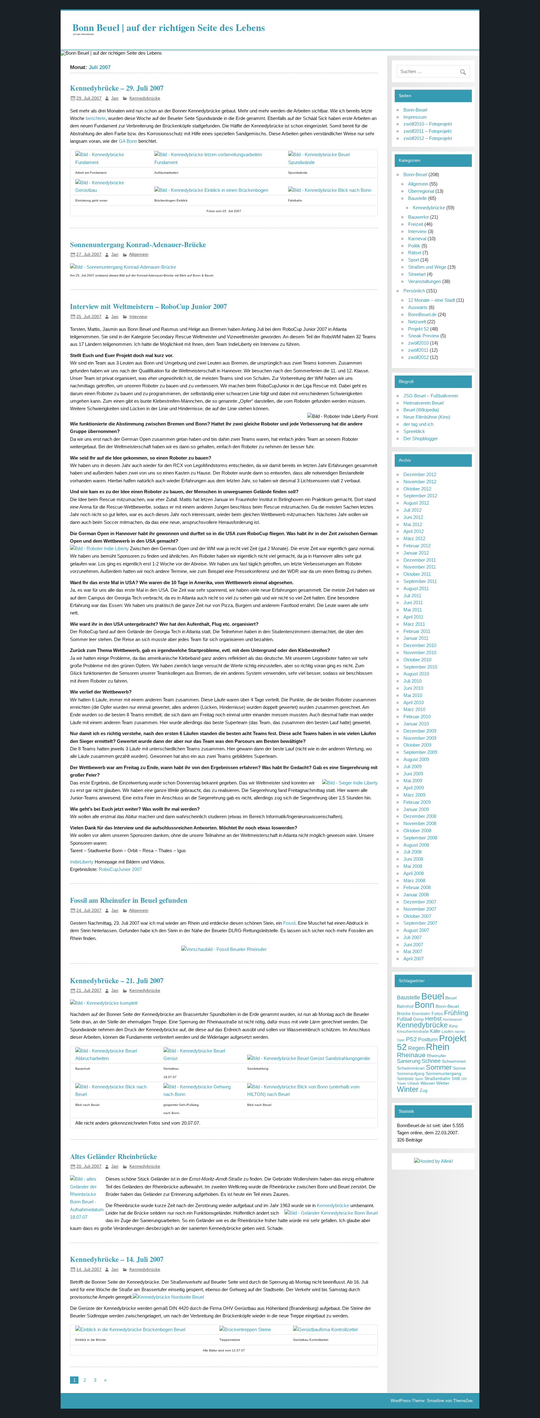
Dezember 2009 (419, 731)
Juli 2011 (412, 595)
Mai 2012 (412, 524)
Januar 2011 (415, 638)
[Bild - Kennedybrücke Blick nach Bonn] (329, 190)
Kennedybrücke (144, 98)
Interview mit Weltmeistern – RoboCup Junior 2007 (148, 306)
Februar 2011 (416, 631)
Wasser (427, 1083)
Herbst (433, 1018)
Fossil (289, 923)
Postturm (428, 1039)
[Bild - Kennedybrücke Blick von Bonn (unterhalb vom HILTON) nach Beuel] (310, 1094)
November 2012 (419, 481)
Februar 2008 (417, 887)
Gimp (418, 1019)
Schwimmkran (411, 1068)
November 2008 (419, 823)
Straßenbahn (437, 1078)
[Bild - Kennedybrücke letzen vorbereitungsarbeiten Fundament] (216, 162)
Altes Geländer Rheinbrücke (113, 1156)
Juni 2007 (413, 944)
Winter (407, 1089)
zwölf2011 (418, 350)
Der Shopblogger (420, 438)
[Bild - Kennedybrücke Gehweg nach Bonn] (200, 1094)
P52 (411, 1039)
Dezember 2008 (419, 816)
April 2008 (413, 873)
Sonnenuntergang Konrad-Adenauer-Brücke (138, 244)
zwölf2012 (418, 357)
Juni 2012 (413, 517)
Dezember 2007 (419, 901)
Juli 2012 (412, 510)
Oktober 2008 (417, 830)
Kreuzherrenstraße (413, 1031)
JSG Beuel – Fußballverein (430, 395)
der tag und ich (418, 424)
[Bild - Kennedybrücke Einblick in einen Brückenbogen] (211, 190)
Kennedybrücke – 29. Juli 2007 (116, 88)
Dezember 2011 (419, 560)
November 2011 (419, 567)
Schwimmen (454, 1061)
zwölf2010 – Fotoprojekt (427, 124)
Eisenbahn (421, 1014)
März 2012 (414, 538)
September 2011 (420, 581)
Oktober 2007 (417, 916)
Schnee (431, 1060)
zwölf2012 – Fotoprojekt (427, 138)
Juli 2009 (412, 766)
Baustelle (417, 198)
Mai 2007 (412, 951)
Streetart (417, 274)
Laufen (447, 1031)
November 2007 (419, 909)
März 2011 (414, 624)
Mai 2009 (412, 780)
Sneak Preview (423, 335)
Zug (424, 1090)
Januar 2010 (416, 723)
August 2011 (416, 588)
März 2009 (414, 795)
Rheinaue (411, 1054)
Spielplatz (405, 1079)
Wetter (442, 1083)
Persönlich (414, 290)
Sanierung (408, 1061)
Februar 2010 (417, 716)
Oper (401, 1040)
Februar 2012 (417, 545)
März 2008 (414, 880)
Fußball (404, 1019)
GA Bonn (128, 141)
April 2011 (413, 616)
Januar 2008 (416, 894)
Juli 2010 (412, 681)
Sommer (439, 1067)
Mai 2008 (412, 866)
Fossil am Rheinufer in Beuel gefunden (129, 900)
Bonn (424, 1005)
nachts (460, 1031)
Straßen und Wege (427, 267)
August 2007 (416, 930)
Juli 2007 (412, 937)
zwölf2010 (418, 343)
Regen (416, 1048)
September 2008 (420, 837)
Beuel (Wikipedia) (421, 409)
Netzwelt (417, 321)
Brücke (404, 1013)
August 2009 (416, 759)
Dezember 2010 (419, 645)
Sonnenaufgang (410, 1074)
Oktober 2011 (417, 574)
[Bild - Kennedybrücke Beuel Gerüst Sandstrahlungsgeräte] (308, 1058)
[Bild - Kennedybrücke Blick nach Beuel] (114, 1094)
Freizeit (415, 224)
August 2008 (416, 845)
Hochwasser (452, 1019)
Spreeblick (414, 431)
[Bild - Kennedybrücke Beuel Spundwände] (330, 162)
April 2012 (413, 531)
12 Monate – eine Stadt (431, 300)
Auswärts (418, 307)
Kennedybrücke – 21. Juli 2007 (116, 980)
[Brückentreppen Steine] (245, 1329)
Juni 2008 (413, 859)
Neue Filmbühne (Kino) (426, 417)
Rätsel (414, 252)
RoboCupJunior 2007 (120, 869)
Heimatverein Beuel (423, 402)
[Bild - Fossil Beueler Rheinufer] (224, 949)
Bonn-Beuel (415, 109)
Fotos (437, 1013)
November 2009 (419, 738)
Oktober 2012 (417, 488)
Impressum (415, 117)
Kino (453, 1026)
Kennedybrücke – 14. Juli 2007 (116, 1259)
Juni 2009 (413, 773)
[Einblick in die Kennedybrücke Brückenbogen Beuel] (130, 1329)
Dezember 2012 (419, 474)
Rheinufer (436, 1055)
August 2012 (416, 502)
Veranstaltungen (424, 281)
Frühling (456, 1012)
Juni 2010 (413, 688)
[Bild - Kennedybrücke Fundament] (110, 162)
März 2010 (414, 709)
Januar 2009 (416, 809)
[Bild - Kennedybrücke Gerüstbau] (110, 190)
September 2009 (420, 752)
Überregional (421, 191)
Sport (413, 259)
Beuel (432, 996)
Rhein (437, 1047)
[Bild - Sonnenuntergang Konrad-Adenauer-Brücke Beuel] (123, 267)
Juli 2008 (412, 851)
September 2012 (420, 495)
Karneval (417, 238)
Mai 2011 (412, 609)
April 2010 (413, 702)
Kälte (435, 1031)
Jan (114, 98)
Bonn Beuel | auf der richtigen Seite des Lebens (168, 27)
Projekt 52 (418, 328)
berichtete (96, 118)
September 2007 (420, 923)
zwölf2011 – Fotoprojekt (427, 131)
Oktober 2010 (417, 659)
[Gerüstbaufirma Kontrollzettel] (325, 1329)
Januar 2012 (416, 552)
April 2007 (413, 958)
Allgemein (138, 254)
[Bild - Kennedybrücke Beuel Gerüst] (200, 1058)
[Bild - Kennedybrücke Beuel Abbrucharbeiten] (114, 1058)
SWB (456, 1079)
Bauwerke (418, 217)
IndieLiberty (81, 861)
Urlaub (413, 1083)
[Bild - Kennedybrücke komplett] (104, 1003)
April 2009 (413, 787)
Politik (414, 245)
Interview (138, 316)
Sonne (459, 1068)
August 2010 (416, 673)
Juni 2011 (413, 602)
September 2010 (420, 666)
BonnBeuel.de (422, 314)
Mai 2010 (412, 695)
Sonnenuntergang (443, 1073)
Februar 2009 (417, 802)
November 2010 (419, 652)
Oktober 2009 (417, 745)
